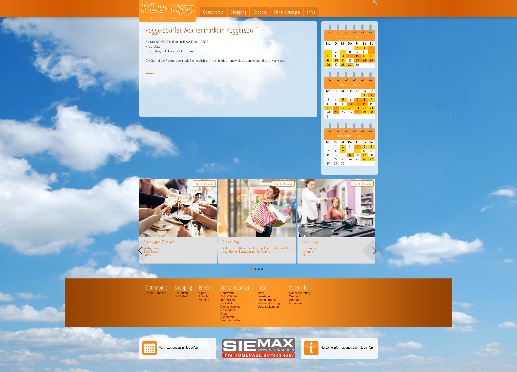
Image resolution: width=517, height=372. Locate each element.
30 (371, 112)
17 (364, 56)
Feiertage (263, 296)
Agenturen (227, 317)
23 (357, 60)
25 (371, 60)
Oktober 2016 (349, 84)
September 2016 (349, 37)
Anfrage (294, 299)
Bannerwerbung (299, 293)
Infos (260, 293)
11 (371, 52)
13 (351, 103)
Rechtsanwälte (230, 320)
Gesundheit (227, 310)
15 (350, 56)
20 (336, 60)
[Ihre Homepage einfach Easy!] (258, 358)
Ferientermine (266, 299)
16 (357, 56)
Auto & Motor (229, 296)
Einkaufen (181, 293)
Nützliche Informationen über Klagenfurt (347, 347)
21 (343, 60)
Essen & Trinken (155, 293)
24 (364, 60)
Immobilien (227, 299)
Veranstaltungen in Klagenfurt (178, 347)
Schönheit (181, 296)
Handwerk (227, 293)
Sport (202, 293)
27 (371, 159)
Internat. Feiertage (269, 303)
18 (371, 56)
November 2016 (350, 136)
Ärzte (223, 313)
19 (328, 60)
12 (328, 56)
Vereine (204, 299)
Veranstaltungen (268, 306)
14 (343, 56)
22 (364, 108)
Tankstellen (227, 303)
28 (343, 64)
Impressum (296, 303)
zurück (150, 73)
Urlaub (203, 296)
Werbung (295, 296)
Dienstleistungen (231, 306)
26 (328, 64)
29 (350, 64)
